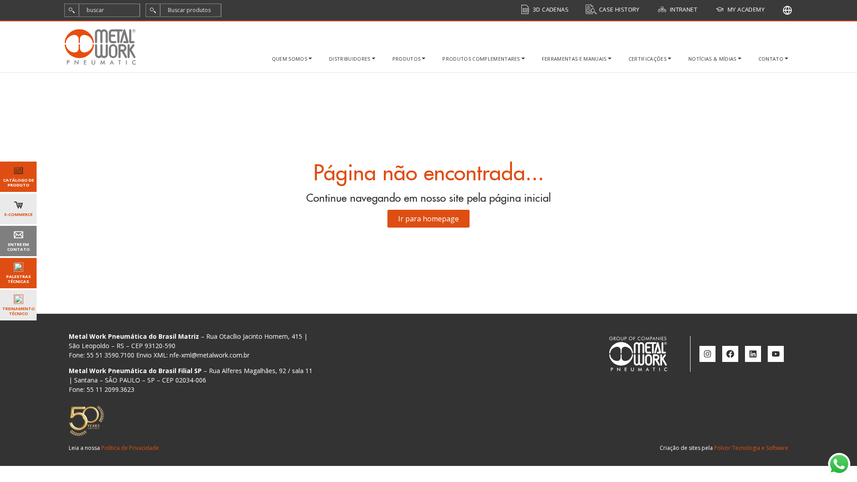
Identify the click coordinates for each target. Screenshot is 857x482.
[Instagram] (707, 354)
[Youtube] (776, 354)
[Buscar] (72, 10)
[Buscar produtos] (153, 10)
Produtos (406, 58)
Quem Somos (289, 58)
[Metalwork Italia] (787, 10)
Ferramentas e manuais (574, 58)
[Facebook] (730, 354)
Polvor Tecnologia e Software (751, 448)
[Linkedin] (753, 354)
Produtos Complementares (481, 58)
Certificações (647, 58)
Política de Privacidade (130, 448)
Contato (770, 58)
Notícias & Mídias (712, 58)
